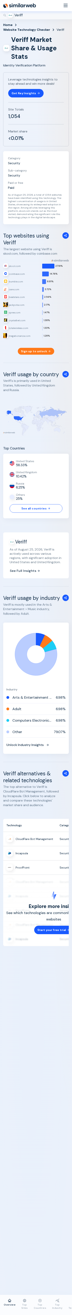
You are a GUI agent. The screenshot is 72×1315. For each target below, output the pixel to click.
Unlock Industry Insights (25, 745)
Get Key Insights (24, 93)
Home (8, 25)
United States (25, 461)
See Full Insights (23, 571)
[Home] (19, 5)
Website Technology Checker (26, 30)
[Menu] (65, 5)
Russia (20, 483)
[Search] (36, 15)
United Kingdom (26, 472)
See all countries (34, 508)
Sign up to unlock (34, 351)
